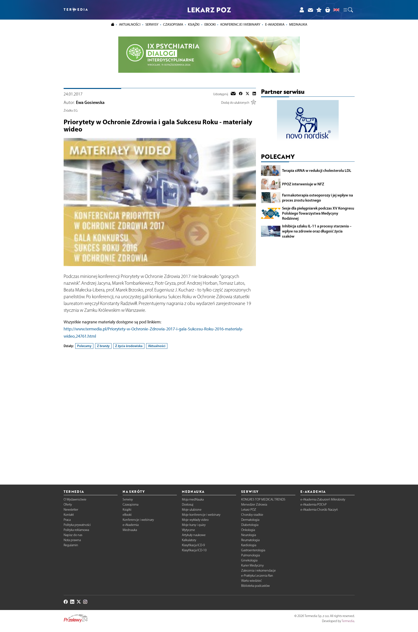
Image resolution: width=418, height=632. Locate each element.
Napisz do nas (73, 535)
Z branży (103, 346)
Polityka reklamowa (76, 530)
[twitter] (247, 94)
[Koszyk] (327, 10)
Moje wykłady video (195, 520)
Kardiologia (248, 545)
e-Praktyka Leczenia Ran (257, 576)
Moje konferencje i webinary (201, 515)
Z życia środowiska (128, 346)
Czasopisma (130, 504)
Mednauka (130, 530)
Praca (67, 520)
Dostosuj (187, 504)
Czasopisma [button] (173, 24)
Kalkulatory (189, 540)
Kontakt (69, 515)
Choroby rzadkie (252, 515)
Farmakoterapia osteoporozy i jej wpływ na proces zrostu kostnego (317, 198)
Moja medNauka (193, 499)
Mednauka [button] (298, 24)
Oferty (68, 504)
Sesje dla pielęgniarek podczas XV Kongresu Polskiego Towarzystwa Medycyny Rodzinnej (318, 213)
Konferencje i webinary (138, 520)
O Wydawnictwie (75, 499)
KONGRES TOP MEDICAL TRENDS (263, 499)
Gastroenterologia (253, 550)
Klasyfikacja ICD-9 (193, 545)
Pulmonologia (250, 555)
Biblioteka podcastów (255, 586)
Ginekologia (249, 560)
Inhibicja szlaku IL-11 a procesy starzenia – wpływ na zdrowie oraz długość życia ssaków (316, 231)
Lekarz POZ (248, 510)
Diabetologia (249, 525)
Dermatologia (250, 520)
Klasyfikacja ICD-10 (194, 550)
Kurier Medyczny (252, 565)
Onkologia (248, 530)
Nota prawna (72, 540)
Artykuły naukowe (194, 535)
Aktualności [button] (130, 24)
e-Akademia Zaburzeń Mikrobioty (322, 499)
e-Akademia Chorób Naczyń (319, 510)
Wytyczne (188, 530)
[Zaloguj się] (301, 10)
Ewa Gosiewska (90, 102)
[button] (348, 9)
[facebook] (240, 94)
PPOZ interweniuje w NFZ (303, 184)
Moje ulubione (192, 510)
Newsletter (71, 510)
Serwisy (128, 499)
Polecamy (84, 346)
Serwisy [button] (151, 24)
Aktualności (156, 346)
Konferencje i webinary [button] (240, 24)
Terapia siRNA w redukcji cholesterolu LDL (316, 170)
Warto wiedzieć (251, 581)
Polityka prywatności (77, 525)
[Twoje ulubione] (319, 10)
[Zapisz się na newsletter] (310, 10)
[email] (233, 94)
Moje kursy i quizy (194, 525)
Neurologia (248, 535)
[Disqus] (160, 412)
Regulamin (71, 545)
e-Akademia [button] (274, 24)
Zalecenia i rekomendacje (258, 570)
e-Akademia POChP (313, 504)
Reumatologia (250, 540)
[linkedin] (254, 94)
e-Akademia (131, 525)
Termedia (348, 621)
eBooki (210, 24)
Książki (194, 24)
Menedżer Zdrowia (254, 504)
